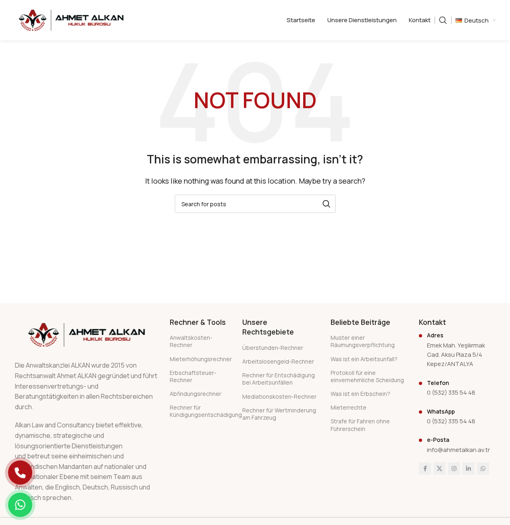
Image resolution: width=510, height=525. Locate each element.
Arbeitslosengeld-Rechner (278, 361)
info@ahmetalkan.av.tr (458, 450)
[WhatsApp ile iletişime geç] (20, 505)
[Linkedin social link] (468, 468)
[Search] (443, 20)
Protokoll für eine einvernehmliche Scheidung (367, 376)
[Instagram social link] (454, 468)
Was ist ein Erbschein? (360, 393)
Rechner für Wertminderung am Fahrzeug (279, 413)
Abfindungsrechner (195, 393)
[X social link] (439, 468)
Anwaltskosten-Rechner (191, 341)
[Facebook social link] (425, 468)
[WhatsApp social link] (483, 468)
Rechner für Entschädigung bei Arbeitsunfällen (278, 378)
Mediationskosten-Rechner (279, 396)
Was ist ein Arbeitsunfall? (364, 359)
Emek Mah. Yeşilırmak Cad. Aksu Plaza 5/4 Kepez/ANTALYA (456, 354)
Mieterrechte (348, 407)
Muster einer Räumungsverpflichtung (363, 341)
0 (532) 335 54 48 (451, 392)
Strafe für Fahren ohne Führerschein (360, 424)
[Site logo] (71, 19)
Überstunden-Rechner (272, 347)
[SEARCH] (326, 204)
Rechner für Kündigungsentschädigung (200, 411)
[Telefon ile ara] (20, 472)
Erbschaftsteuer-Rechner (193, 376)
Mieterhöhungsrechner (200, 359)
